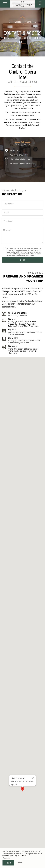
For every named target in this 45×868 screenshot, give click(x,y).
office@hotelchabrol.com (20, 159)
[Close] (33, 778)
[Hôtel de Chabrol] (22, 4)
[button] (22, 789)
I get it (8, 863)
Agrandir (14, 785)
